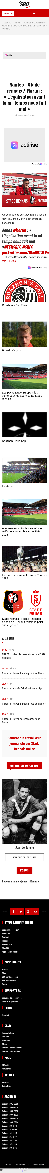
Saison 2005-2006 (10, 1107)
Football (5, 1015)
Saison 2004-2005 (10, 1104)
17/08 (4, 649)
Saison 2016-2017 (9, 1148)
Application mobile (10, 952)
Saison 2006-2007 (10, 1111)
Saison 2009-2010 (10, 1122)
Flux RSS (5, 948)
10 (14, 714)
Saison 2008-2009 (10, 1118)
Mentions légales (22, 1165)
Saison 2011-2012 (9, 1129)
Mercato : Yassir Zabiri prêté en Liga (22, 688)
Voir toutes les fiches (24, 857)
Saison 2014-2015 (9, 1140)
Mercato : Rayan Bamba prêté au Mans (23, 673)
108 (14, 668)
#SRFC (27, 247)
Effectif (5, 1065)
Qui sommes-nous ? (10, 930)
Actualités (6, 1069)
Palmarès (6, 1040)
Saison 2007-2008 (10, 1115)
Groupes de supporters (12, 998)
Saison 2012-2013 (9, 1133)
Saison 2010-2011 (9, 1126)
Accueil (7, 23)
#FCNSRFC (12, 247)
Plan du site (7, 944)
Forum (4, 969)
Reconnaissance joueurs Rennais (20, 881)
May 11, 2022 (9, 260)
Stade (4, 1044)
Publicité (6, 933)
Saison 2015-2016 (9, 1144)
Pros (17, 23)
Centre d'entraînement (12, 1048)
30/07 (5, 668)
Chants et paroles (10, 1001)
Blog (4, 973)
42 (13, 649)
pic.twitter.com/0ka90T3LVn (25, 252)
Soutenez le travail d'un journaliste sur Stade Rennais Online (24, 743)
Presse (5, 941)
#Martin (19, 230)
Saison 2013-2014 (9, 1137)
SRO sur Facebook (10, 977)
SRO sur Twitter (9, 980)
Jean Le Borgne (24, 847)
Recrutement (39, 1165)
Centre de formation (11, 1051)
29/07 (5, 683)
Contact (5, 937)
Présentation (8, 1033)
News (4, 984)
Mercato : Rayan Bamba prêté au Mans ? (24, 703)
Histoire (5, 1037)
